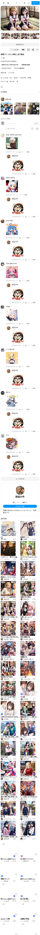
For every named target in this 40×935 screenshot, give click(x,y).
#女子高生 (23, 78)
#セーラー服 (4, 81)
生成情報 (4, 92)
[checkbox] (6, 128)
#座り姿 (12, 81)
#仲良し (16, 78)
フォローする (20, 506)
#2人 (11, 78)
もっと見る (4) (20, 479)
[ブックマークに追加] (28, 50)
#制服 (29, 78)
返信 (28, 152)
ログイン (35, 3)
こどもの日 (11, 72)
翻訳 (2, 87)
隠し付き (10, 128)
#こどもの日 (4, 78)
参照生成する (20, 44)
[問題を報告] (22, 152)
